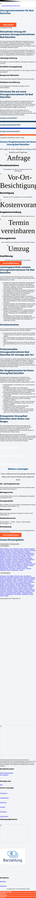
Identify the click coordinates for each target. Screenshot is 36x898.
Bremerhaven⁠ (3, 567)
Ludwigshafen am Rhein (10, 559)
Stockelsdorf (31, 582)
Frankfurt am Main (18, 549)
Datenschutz (3, 886)
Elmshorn (16, 577)
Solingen (2, 562)
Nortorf (30, 588)
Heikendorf (24, 585)
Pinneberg (9, 580)
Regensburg (8, 562)
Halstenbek (26, 577)
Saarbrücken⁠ (29, 558)
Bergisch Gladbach (22, 567)
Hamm (2, 559)
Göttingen (8, 565)
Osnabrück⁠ (8, 561)
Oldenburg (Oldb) (23, 559)
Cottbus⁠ (21, 570)
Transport (2, 807)
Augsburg (14, 553)
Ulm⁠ (22, 564)
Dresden (21, 550)
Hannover (27, 550)
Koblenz (31, 565)
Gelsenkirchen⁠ (4, 555)
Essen (12, 550)
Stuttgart (26, 549)
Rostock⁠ (9, 558)
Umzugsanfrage (5, 892)
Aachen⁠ (10, 555)
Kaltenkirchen (8, 579)
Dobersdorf (3, 588)
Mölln (14, 579)
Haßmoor (21, 591)
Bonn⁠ (23, 552)
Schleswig (15, 582)
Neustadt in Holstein (29, 579)
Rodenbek (9, 591)
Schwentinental (20, 583)
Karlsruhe (9, 553)
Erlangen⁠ (25, 565)
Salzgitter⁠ (18, 568)
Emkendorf (28, 591)
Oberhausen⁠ (3, 558)
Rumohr (32, 589)
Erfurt (28, 556)
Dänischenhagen (12, 586)
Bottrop (14, 565)
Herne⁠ (14, 562)
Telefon (2, 897)
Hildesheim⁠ (3, 570)
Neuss (24, 562)
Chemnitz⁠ (23, 555)
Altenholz (18, 585)
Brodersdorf (24, 586)
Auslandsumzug (4, 798)
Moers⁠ (13, 568)
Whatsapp (3, 895)
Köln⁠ (11, 549)
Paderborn (19, 562)
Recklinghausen (4, 568)
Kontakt (3, 893)
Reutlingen (20, 565)
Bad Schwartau (19, 576)
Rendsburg (3, 582)
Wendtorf (30, 586)
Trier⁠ (15, 567)
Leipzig (2, 550)
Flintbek (7, 585)
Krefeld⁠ (21, 556)
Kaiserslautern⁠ (15, 570)
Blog (1, 785)
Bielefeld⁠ (19, 552)
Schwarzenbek (23, 582)
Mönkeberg (31, 585)
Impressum (3, 881)
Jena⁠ (10, 568)
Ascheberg (9, 588)
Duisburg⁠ (2, 552)
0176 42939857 (4, 775)
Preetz (14, 580)
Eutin (21, 577)
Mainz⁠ (25, 556)
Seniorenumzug (4, 816)
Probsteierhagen (9, 594)
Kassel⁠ (14, 558)
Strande (20, 589)
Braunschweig (17, 555)
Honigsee (15, 588)
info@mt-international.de (6, 773)
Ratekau (25, 580)
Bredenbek (10, 589)
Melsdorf (12, 585)
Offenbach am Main (5, 564)
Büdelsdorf (25, 594)
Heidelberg (28, 561)
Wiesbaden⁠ (21, 553)
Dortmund (7, 550)
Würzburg (32, 564)
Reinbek (30, 580)
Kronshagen (11, 583)
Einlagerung (3, 802)
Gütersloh (28, 568)
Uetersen (2, 583)
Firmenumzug (3, 793)
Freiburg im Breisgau (12, 556)
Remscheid (11, 567)
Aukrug (25, 588)
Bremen (17, 550)
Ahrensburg (3, 576)
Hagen (18, 558)
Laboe (19, 586)
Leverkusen (15, 561)
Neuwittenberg (18, 594)
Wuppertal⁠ (13, 552)
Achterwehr (3, 589)
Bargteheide (3, 577)
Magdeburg (3, 556)
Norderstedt (3, 580)
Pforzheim (26, 564)
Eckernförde (10, 577)
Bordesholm (27, 583)
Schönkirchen (3, 586)
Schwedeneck (26, 589)
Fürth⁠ (12, 564)
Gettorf (15, 589)
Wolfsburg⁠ (3, 565)
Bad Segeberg (27, 576)
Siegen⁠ (8, 570)
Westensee (16, 591)
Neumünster (20, 579)
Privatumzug (3, 811)
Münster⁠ (28, 552)
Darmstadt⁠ (21, 561)
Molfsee (2, 585)
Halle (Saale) (30, 555)
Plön (6, 583)
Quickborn (20, 580)
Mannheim (3, 553)
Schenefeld (9, 582)
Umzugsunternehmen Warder (13, 592)
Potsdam (22, 558)
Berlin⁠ (1, 549)
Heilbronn (17, 564)
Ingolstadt (29, 562)
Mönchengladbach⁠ (29, 553)
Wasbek (20, 588)
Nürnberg (32, 550)
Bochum (8, 552)
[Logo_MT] (10, 5)
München (6, 549)
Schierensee (3, 591)
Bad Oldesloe (10, 576)
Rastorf (6, 595)
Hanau (23, 568)
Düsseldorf (31, 549)
